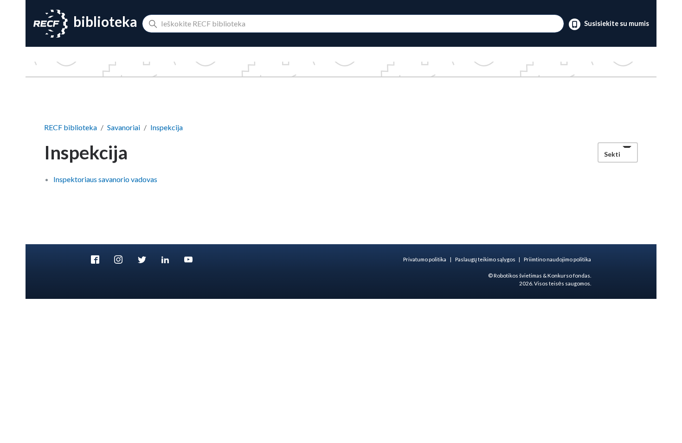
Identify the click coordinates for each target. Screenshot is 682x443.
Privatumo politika (424, 259)
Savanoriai (123, 127)
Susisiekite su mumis (616, 24)
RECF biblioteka (70, 127)
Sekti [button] (612, 154)
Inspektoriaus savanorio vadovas (105, 179)
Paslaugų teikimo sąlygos (485, 259)
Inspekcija (166, 127)
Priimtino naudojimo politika (557, 259)
